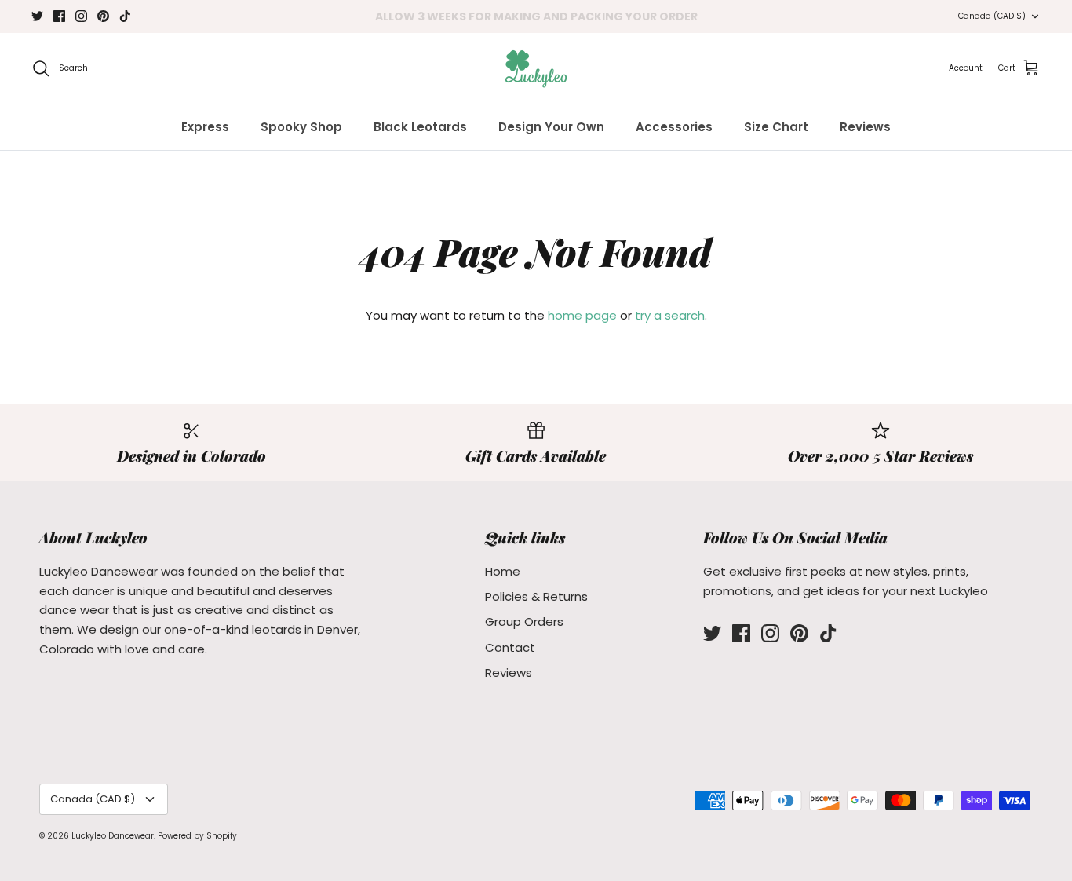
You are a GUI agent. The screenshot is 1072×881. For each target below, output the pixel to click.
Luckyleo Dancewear (112, 836)
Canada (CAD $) (992, 16)
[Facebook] (59, 16)
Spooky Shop (301, 127)
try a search (670, 315)
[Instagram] (81, 16)
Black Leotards (420, 127)
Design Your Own (551, 127)
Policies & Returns (536, 596)
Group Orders (524, 621)
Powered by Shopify (197, 836)
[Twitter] (37, 16)
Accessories (674, 127)
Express (205, 127)
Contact (510, 647)
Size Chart (776, 127)
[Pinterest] (103, 16)
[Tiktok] (125, 16)
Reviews (865, 127)
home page (582, 315)
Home (502, 571)
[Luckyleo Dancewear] (536, 68)
